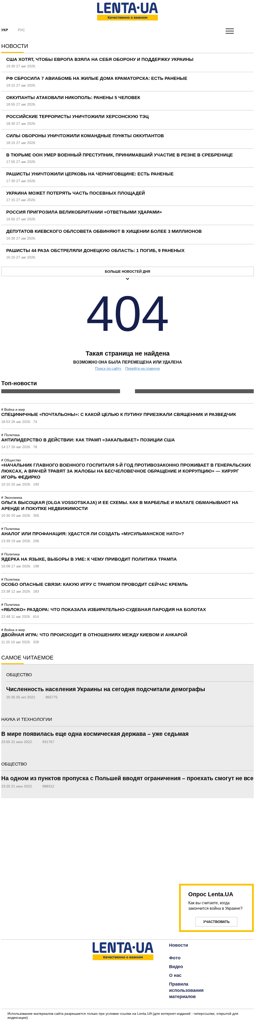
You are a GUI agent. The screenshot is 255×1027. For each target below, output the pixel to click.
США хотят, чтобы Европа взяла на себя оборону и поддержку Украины (99, 59)
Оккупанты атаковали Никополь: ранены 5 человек (73, 97)
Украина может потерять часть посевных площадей (75, 193)
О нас (175, 975)
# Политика (10, 435)
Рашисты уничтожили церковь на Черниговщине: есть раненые (90, 173)
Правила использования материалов (186, 990)
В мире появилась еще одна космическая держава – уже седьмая (95, 734)
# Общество (11, 460)
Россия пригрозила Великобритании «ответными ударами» (84, 212)
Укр (4, 30)
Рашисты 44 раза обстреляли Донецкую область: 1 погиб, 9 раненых (95, 250)
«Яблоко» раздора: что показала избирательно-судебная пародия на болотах (103, 609)
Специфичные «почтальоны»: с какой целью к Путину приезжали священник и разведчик (118, 414)
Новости (178, 945)
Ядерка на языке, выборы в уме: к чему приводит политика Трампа (89, 559)
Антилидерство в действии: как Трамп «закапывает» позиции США (88, 439)
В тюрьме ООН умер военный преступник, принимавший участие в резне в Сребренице (119, 154)
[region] (216, 838)
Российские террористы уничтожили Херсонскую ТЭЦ (77, 116)
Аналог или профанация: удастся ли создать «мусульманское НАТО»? (92, 533)
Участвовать (216, 922)
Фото (175, 957)
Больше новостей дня (127, 271)
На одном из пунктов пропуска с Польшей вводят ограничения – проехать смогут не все (127, 778)
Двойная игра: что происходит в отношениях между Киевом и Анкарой (94, 634)
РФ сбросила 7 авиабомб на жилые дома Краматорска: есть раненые (96, 78)
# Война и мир (13, 409)
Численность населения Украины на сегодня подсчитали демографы (105, 689)
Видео (176, 966)
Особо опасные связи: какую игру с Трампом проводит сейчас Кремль (94, 584)
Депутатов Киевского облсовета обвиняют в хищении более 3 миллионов (104, 231)
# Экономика (11, 498)
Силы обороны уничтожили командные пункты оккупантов (85, 135)
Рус (21, 30)
